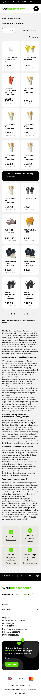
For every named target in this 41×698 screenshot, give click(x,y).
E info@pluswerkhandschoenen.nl (14, 629)
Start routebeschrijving (30, 563)
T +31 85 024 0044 (9, 626)
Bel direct (30, 541)
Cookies (22, 689)
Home (4, 18)
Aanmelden (12, 664)
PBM (9, 338)
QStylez (23, 693)
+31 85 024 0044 (27, 2)
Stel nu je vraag (11, 540)
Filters (10, 30)
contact (33, 517)
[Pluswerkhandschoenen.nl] (13, 9)
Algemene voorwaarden (12, 689)
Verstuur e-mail (11, 563)
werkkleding (31, 335)
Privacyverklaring (31, 689)
